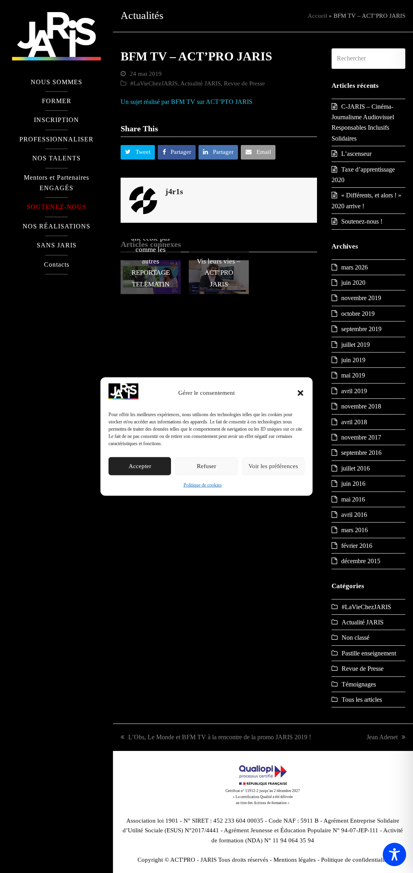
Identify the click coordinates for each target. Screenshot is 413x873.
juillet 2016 (355, 468)
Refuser (206, 466)
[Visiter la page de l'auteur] (143, 199)
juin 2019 (353, 360)
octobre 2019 (358, 313)
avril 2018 (354, 422)
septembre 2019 (361, 329)
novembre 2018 (361, 406)
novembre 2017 (361, 437)
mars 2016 (354, 530)
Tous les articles (362, 699)
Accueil (317, 15)
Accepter (140, 466)
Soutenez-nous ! (361, 221)
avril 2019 (354, 391)
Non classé (355, 637)
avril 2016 (354, 514)
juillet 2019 (355, 344)
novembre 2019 (361, 297)
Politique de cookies (203, 485)
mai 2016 (353, 499)
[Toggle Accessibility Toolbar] (394, 854)
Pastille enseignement (369, 653)
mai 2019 (353, 375)
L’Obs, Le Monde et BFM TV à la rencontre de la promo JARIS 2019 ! (219, 737)
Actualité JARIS (200, 83)
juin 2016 (353, 483)
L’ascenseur (356, 153)
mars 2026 (354, 267)
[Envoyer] (397, 58)
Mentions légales (294, 859)
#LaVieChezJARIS (153, 83)
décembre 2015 (360, 561)
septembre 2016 (361, 452)
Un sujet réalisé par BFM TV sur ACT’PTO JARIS (186, 101)
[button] (300, 393)
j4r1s (174, 191)
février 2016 (356, 545)
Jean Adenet (382, 737)
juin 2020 (353, 282)
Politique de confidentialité (354, 859)
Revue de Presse (244, 83)
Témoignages (359, 684)
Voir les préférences (273, 466)
